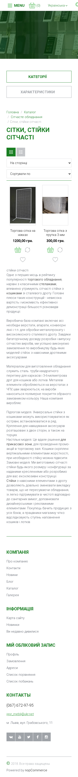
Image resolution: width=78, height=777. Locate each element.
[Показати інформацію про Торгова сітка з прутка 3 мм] (55, 205)
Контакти (13, 568)
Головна (12, 112)
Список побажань (19, 681)
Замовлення (15, 661)
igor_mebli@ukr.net (20, 714)
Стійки (11, 481)
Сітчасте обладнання (26, 117)
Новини (12, 575)
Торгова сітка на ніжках (22, 233)
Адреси (12, 668)
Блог (9, 582)
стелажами (47, 284)
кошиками (14, 293)
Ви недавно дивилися (22, 631)
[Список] (20, 152)
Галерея (12, 595)
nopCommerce (36, 770)
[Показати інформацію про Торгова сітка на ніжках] (23, 205)
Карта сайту (15, 618)
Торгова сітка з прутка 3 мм (55, 233)
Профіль (12, 654)
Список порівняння (20, 675)
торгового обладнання (45, 279)
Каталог (30, 112)
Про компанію (17, 561)
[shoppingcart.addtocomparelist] (27, 249)
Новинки (12, 625)
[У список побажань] (22, 259)
